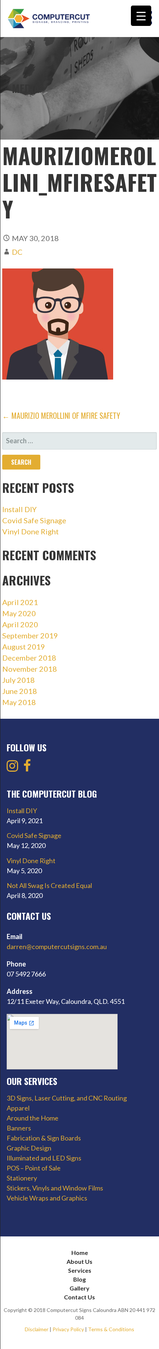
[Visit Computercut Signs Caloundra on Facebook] (27, 768)
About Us (79, 1261)
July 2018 (18, 679)
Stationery (22, 1178)
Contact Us (79, 1296)
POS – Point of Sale (34, 1168)
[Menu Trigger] (141, 16)
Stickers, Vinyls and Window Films (55, 1188)
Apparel (18, 1108)
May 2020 (19, 613)
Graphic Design (29, 1148)
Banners (19, 1128)
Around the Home (32, 1118)
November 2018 (29, 668)
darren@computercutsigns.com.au (57, 946)
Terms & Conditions (111, 1329)
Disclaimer (36, 1329)
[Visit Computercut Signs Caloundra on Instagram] (12, 768)
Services (79, 1270)
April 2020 (20, 624)
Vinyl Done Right (30, 531)
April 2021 (20, 602)
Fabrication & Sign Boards (44, 1138)
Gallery (79, 1288)
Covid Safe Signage (34, 520)
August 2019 (23, 646)
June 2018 (19, 691)
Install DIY (19, 509)
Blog (79, 1279)
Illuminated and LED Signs (44, 1158)
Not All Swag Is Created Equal (49, 885)
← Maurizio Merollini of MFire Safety (61, 415)
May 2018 (19, 702)
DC (17, 251)
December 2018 (29, 657)
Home (79, 1252)
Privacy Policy (68, 1329)
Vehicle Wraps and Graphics (47, 1198)
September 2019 (30, 635)
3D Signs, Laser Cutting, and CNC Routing (67, 1098)
